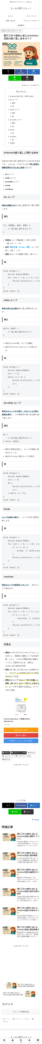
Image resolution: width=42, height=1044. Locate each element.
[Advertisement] (21, 780)
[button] (27, 78)
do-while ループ (16, 120)
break (12, 130)
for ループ (13, 100)
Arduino (6, 753)
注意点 (12, 143)
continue (13, 136)
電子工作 (7, 759)
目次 (18, 92)
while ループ (14, 110)
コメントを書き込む (21, 1012)
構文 (13, 103)
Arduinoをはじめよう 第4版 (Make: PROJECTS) (17, 720)
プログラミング (9, 756)
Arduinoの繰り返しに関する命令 (22, 96)
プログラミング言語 (19, 753)
